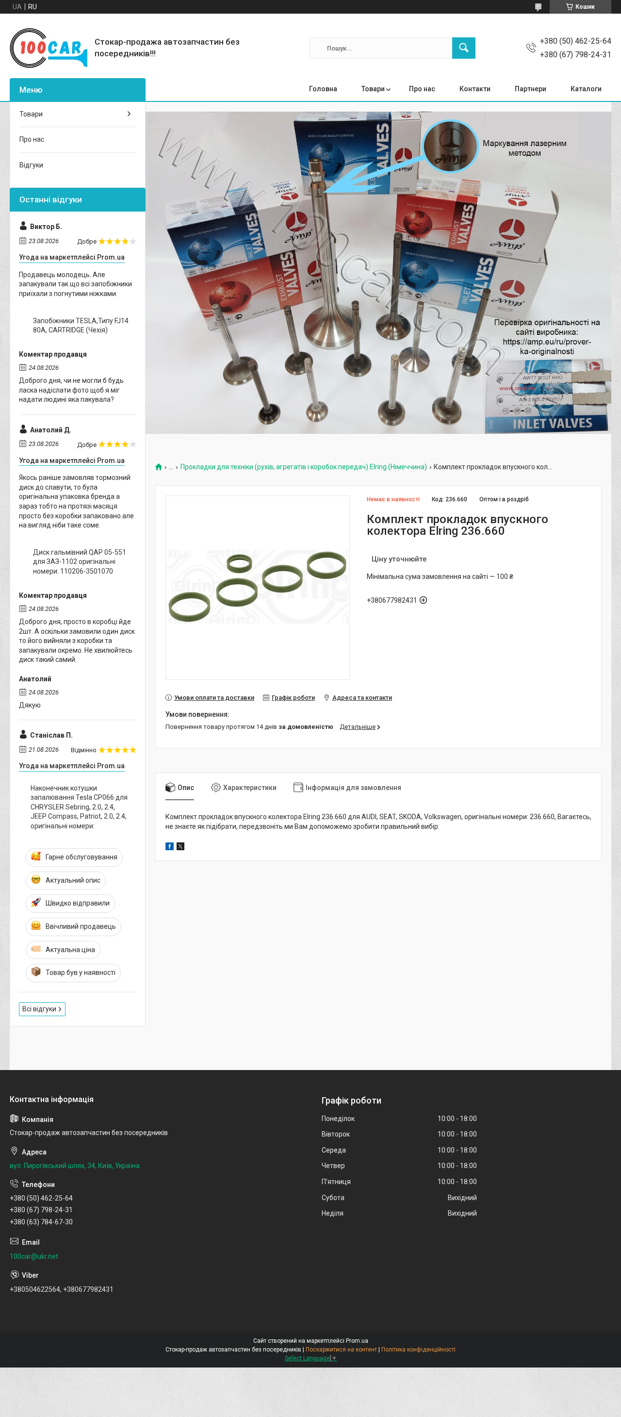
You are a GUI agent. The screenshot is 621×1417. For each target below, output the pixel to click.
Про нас (422, 89)
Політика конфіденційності (418, 1349)
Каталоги (586, 89)
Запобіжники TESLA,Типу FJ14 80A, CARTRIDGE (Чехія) (81, 325)
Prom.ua (357, 1340)
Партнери (530, 89)
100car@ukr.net (34, 1256)
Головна (323, 89)
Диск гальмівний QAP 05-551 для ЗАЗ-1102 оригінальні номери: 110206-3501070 (79, 561)
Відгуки (31, 165)
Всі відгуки (39, 1009)
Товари (373, 89)
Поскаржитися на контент (341, 1349)
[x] (180, 848)
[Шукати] (463, 48)
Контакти (474, 89)
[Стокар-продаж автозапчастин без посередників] (48, 48)
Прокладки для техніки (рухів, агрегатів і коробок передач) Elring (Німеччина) (303, 467)
